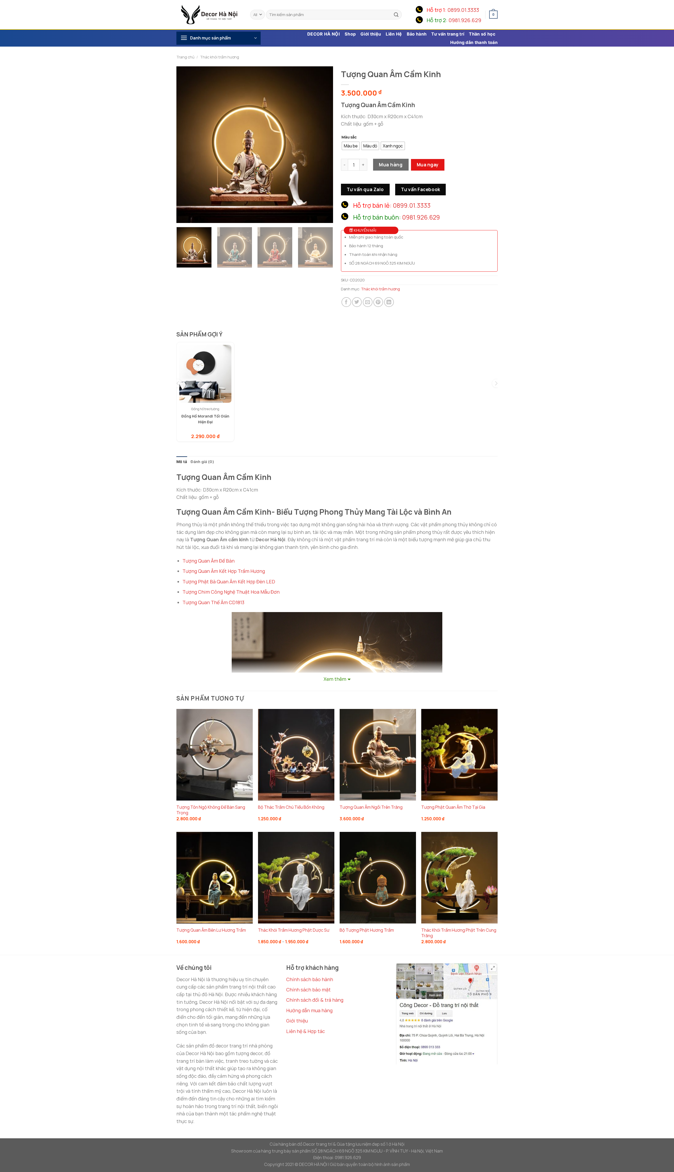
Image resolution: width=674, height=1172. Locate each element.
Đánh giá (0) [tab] (202, 461)
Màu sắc (349, 137)
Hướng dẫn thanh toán (474, 42)
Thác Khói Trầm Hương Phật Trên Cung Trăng (458, 932)
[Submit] (396, 14)
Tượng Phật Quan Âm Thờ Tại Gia (453, 807)
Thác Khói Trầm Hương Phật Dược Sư (293, 930)
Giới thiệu (370, 34)
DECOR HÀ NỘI (323, 34)
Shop (350, 34)
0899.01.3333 (463, 9)
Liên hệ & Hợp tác (305, 1031)
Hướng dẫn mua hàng (309, 1010)
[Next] (323, 144)
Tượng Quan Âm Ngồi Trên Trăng (371, 807)
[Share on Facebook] (346, 302)
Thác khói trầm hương (219, 56)
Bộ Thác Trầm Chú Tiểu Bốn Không (291, 807)
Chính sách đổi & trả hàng (314, 1000)
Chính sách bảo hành (309, 979)
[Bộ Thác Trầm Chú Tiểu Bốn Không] (296, 755)
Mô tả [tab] (181, 461)
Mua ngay (428, 164)
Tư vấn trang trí (447, 34)
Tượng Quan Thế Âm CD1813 (213, 602)
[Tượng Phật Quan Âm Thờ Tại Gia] (459, 755)
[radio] (350, 146)
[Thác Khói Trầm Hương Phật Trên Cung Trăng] (459, 877)
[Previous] (186, 144)
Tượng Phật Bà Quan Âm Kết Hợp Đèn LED (228, 581)
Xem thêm (335, 679)
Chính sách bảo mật (308, 989)
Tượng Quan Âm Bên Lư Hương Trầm (211, 930)
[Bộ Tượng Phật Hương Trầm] (378, 877)
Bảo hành (417, 34)
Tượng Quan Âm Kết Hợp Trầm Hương (223, 571)
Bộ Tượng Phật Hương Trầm (367, 930)
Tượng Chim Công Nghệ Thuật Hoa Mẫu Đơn (231, 592)
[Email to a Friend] (368, 302)
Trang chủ (185, 56)
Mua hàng (391, 164)
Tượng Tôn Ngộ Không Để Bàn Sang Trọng (210, 810)
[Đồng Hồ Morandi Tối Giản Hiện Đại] (205, 374)
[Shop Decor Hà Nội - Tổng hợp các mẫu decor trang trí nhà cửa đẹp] (209, 14)
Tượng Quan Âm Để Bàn (208, 561)
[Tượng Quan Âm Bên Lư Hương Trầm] (214, 877)
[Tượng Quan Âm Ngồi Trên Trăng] (378, 755)
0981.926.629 (465, 20)
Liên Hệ (394, 34)
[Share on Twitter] (357, 302)
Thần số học (482, 34)
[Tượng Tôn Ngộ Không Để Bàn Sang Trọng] (214, 755)
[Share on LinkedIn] (389, 302)
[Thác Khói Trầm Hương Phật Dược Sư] (296, 877)
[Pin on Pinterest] (378, 302)
